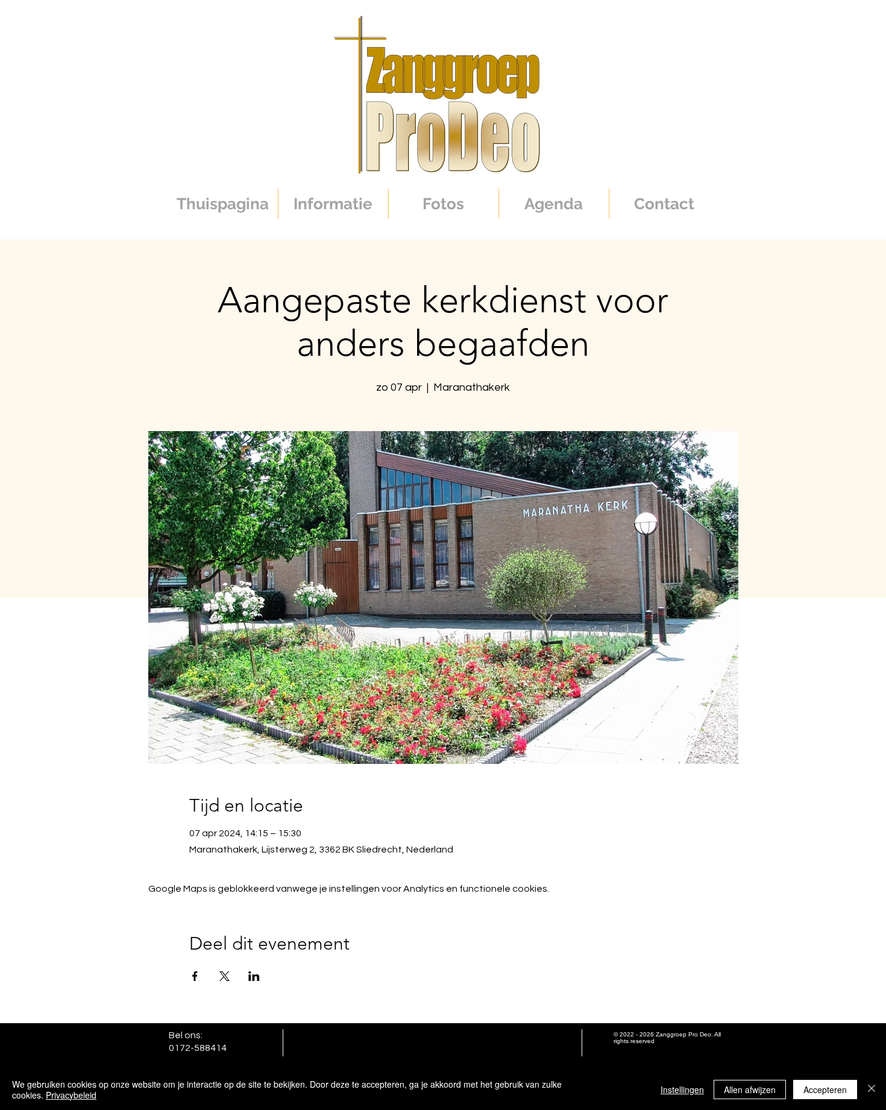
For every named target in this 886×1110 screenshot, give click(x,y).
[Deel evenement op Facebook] (195, 976)
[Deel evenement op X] (224, 976)
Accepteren (825, 1089)
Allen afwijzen (750, 1089)
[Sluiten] (871, 1089)
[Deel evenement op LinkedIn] (254, 976)
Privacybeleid (71, 1095)
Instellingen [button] (682, 1089)
